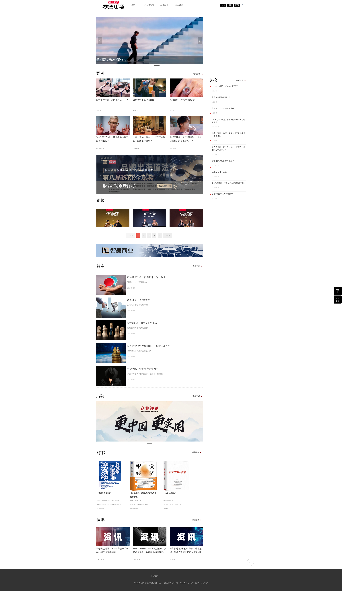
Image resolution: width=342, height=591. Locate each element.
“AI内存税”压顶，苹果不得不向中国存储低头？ (228, 121)
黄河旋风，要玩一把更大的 (223, 109)
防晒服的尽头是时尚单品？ (223, 161)
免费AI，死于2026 (219, 172)
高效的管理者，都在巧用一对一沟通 (146, 277)
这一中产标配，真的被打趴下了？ (226, 86)
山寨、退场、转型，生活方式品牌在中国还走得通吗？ (228, 134)
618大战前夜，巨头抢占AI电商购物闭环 (228, 183)
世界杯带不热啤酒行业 (221, 97)
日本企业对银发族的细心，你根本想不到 (148, 346)
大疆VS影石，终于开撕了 (222, 194)
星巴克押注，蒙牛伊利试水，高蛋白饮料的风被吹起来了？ (228, 148)
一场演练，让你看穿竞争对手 (142, 368)
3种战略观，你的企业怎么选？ (143, 323)
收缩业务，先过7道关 (138, 300)
